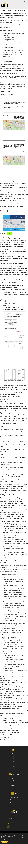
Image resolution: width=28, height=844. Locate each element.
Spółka (13, 756)
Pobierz (9, 233)
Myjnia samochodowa (13, 799)
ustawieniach (11, 839)
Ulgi (11, 783)
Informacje (14, 753)
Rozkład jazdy (3, 233)
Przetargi (13, 763)
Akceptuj (4, 841)
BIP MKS (13, 768)
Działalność (14, 758)
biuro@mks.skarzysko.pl (14, 826)
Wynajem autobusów (13, 804)
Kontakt (13, 766)
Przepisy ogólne (14, 778)
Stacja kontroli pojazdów (14, 797)
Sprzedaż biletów (14, 785)
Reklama (11, 802)
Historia (13, 761)
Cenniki (12, 780)
